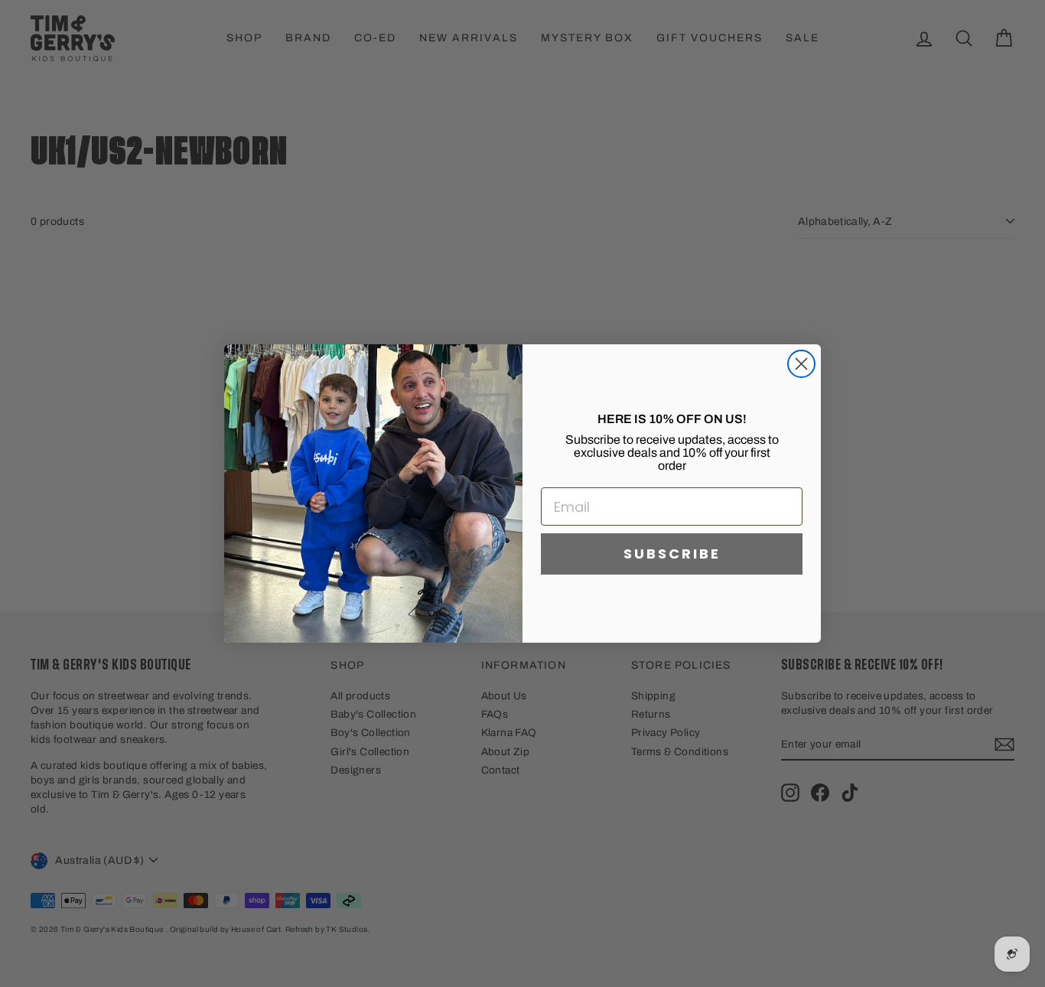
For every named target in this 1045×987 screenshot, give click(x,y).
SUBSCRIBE (672, 553)
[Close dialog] (801, 363)
